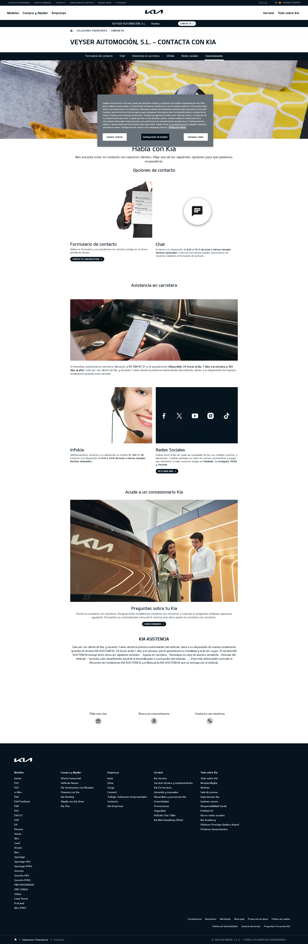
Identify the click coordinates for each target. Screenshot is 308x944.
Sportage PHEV (23, 866)
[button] (264, 3)
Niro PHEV (20, 907)
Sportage (19, 856)
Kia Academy (208, 819)
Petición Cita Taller (165, 815)
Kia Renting (67, 796)
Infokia (170, 55)
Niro (16, 838)
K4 (15, 824)
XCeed (18, 847)
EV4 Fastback (22, 801)
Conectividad (161, 801)
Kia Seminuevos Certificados (77, 787)
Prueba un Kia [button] (104, 3)
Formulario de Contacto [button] (82, 3)
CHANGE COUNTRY (291, 2)
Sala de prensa (209, 792)
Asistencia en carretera (146, 55)
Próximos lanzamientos (214, 829)
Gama (17, 778)
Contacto (112, 801)
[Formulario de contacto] (111, 210)
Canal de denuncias (250, 926)
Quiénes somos (209, 801)
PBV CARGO (21, 889)
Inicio (110, 778)
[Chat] (197, 210)
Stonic (17, 833)
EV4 (16, 796)
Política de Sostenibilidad (225, 926)
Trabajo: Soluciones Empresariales (127, 796)
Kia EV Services (163, 787)
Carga (110, 787)
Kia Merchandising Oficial (168, 819)
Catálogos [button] (121, 3)
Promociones (161, 806)
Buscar (263, 2)
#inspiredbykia (209, 782)
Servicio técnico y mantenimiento (173, 782)
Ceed (17, 843)
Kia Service (160, 778)
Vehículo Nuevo (69, 782)
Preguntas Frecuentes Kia (277, 926)
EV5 (16, 810)
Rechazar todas (196, 137)
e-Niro (18, 792)
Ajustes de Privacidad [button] (19, 3)
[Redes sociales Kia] (197, 415)
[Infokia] (111, 415)
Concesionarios (214, 55)
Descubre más (166, 471)
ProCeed (19, 903)
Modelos (13, 12)
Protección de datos (258, 919)
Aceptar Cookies (115, 137)
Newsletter (210, 919)
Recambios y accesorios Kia (170, 796)
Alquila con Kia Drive (72, 801)
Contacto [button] (60, 3)
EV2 (16, 782)
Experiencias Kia (210, 796)
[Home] (15, 939)
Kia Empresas (115, 806)
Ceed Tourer (21, 898)
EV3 (16, 787)
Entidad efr (207, 810)
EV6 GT (18, 815)
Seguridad (160, 810)
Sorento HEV (21, 875)
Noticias (205, 787)
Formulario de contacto (99, 55)
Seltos (17, 893)
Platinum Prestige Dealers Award (220, 824)
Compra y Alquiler (35, 12)
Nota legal (239, 919)
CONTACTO (185, 23)
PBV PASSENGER (24, 884)
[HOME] (71, 30)
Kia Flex (65, 806)
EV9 (16, 819)
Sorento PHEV (22, 880)
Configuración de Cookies (155, 137)
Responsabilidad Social (213, 806)
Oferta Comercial (71, 778)
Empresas (59, 12)
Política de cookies (281, 919)
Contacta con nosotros (86, 259)
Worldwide (225, 919)
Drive (110, 782)
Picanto (18, 829)
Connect (112, 792)
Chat (122, 55)
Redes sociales (189, 55)
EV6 (16, 806)
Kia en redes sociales (213, 815)
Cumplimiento (195, 919)
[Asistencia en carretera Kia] (154, 330)
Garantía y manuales (166, 792)
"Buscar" (277, 3)
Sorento (19, 870)
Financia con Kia (70, 792)
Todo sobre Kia (288, 12)
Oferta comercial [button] (43, 3)
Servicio (268, 12)
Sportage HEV (22, 861)
